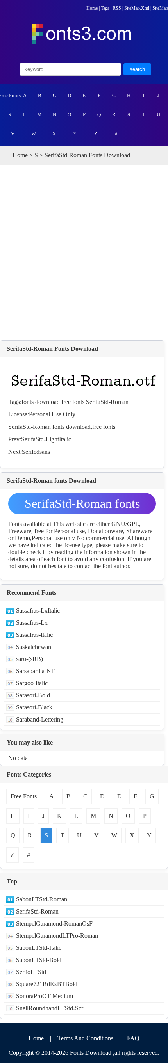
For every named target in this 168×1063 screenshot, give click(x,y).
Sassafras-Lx (32, 622)
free (66, 401)
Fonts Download (90, 1052)
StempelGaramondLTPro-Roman (57, 935)
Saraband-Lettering (39, 719)
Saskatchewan (33, 646)
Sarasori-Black (34, 707)
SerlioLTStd (31, 972)
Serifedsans (36, 451)
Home (92, 8)
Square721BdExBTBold (46, 984)
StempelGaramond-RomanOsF (54, 923)
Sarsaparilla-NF (35, 671)
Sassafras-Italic (34, 634)
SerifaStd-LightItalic (46, 439)
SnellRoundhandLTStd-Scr (49, 1008)
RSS (117, 8)
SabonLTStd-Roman (41, 899)
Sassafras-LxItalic (38, 610)
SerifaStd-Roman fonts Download (82, 505)
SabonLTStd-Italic (38, 947)
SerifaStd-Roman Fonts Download (52, 348)
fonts (27, 401)
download (47, 401)
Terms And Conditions (85, 1038)
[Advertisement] (84, 252)
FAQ (133, 1038)
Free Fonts (10, 95)
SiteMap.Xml (136, 8)
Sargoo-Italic (32, 683)
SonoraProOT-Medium (44, 996)
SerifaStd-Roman (107, 401)
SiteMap (160, 8)
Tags (105, 8)
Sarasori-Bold (33, 695)
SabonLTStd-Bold (38, 959)
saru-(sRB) (29, 659)
